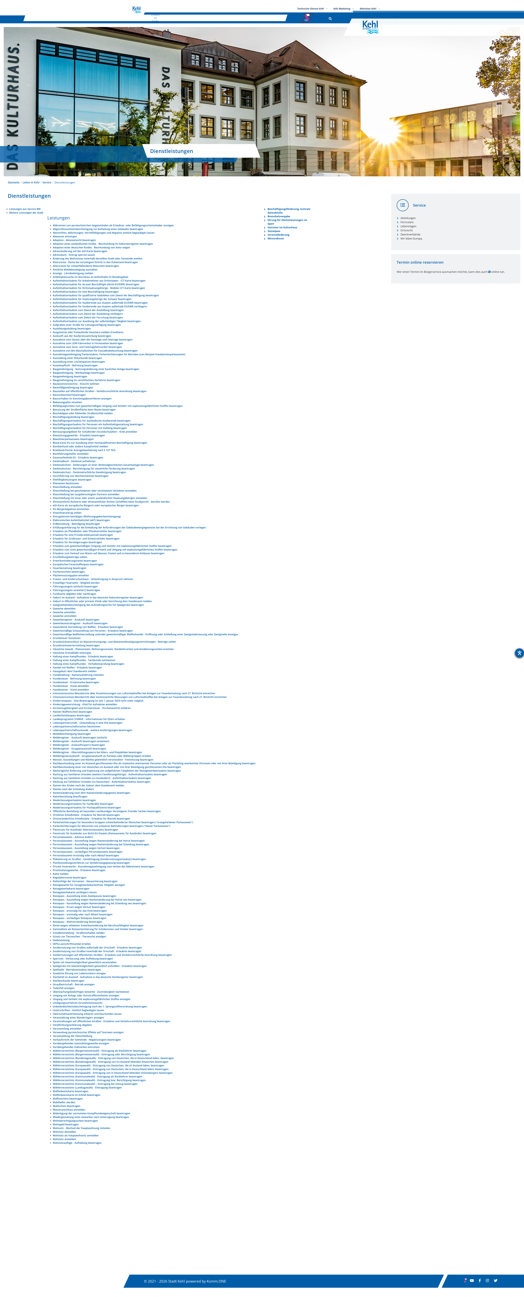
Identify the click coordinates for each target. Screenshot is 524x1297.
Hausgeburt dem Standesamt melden (74, 671)
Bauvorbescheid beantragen (69, 394)
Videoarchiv (230, 1243)
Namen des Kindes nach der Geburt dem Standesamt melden (88, 785)
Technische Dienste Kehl (310, 8)
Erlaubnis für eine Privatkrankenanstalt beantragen (83, 534)
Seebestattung (61, 940)
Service (47, 182)
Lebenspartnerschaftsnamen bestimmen (76, 726)
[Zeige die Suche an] (329, 18)
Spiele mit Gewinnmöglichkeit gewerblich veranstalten (85, 962)
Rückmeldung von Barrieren (329, 1236)
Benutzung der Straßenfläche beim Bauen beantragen (84, 409)
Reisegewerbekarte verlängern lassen (75, 892)
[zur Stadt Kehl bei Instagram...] (487, 1281)
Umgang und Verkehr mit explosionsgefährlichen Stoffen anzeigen (91, 999)
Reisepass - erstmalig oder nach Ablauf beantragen (82, 914)
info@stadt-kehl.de (148, 1224)
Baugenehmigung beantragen (70, 376)
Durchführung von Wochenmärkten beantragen (80, 476)
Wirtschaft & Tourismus (210, 18)
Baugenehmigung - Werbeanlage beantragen (79, 372)
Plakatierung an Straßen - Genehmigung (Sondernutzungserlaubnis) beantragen (99, 859)
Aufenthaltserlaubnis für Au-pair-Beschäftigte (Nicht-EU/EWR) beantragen (96, 284)
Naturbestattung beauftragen (70, 796)
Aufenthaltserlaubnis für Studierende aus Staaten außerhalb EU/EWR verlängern (100, 306)
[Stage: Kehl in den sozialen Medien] (307, 17)
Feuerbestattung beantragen (69, 568)
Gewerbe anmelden (64, 612)
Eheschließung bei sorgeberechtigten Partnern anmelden (86, 494)
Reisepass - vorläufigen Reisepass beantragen (79, 918)
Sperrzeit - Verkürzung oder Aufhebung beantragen (83, 958)
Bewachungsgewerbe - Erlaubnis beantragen (79, 435)
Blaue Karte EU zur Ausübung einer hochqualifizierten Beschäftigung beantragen (100, 442)
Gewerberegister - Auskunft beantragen (76, 619)
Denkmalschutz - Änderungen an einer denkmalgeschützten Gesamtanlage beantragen (103, 464)
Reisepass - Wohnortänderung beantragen (77, 921)
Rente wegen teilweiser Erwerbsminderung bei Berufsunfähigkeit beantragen (98, 925)
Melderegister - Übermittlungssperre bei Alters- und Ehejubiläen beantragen (97, 752)
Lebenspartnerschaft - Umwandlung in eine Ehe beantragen (87, 722)
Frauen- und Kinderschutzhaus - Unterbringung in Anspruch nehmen (93, 579)
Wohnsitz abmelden (64, 1131)
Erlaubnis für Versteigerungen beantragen (77, 542)
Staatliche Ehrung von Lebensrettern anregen (79, 973)
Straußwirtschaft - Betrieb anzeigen (74, 984)
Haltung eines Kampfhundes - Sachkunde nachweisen (84, 660)
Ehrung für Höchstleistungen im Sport (287, 221)
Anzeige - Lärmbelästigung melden (73, 273)
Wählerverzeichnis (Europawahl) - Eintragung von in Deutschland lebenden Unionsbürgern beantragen (112, 1072)
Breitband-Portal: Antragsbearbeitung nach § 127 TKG (84, 450)
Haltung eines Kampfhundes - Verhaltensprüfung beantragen (88, 663)
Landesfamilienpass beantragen (71, 715)
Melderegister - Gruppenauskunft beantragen (79, 748)
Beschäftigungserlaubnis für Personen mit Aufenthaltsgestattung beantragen (98, 424)
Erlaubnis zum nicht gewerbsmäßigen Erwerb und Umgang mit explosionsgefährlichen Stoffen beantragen (115, 549)
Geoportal (229, 1229)
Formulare (407, 222)
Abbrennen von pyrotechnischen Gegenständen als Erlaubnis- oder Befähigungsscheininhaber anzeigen (113, 225)
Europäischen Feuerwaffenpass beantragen (78, 564)
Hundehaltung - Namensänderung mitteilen (78, 674)
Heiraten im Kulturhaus (282, 227)
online (495, 272)
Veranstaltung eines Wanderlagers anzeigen (78, 1017)
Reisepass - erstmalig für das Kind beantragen (80, 910)
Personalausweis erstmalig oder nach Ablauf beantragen (86, 855)
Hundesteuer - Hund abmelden (71, 686)
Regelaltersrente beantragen (69, 877)
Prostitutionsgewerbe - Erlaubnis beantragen (79, 870)
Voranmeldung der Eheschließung (72, 1036)
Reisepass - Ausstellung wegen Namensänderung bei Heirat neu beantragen (97, 899)
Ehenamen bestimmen (66, 483)
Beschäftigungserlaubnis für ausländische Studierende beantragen (92, 420)
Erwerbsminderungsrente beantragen (75, 560)
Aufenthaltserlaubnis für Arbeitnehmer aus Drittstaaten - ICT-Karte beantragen (99, 280)
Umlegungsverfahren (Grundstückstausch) (77, 1002)
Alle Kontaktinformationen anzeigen (160, 1238)
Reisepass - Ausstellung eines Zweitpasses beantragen (84, 896)
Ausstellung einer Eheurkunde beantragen (77, 358)
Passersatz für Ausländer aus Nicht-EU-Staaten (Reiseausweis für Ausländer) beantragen (104, 833)
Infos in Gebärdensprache (328, 1229)
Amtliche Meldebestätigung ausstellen (75, 269)
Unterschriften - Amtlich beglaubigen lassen (78, 1010)
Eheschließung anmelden (67, 487)
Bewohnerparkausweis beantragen (73, 439)
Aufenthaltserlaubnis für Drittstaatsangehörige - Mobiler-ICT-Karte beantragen (99, 288)
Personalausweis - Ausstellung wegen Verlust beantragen (86, 848)
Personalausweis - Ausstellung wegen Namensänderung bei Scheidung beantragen (101, 844)
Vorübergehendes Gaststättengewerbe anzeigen (81, 1043)
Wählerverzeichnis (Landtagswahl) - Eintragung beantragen (87, 1087)
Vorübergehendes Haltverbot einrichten (76, 1047)
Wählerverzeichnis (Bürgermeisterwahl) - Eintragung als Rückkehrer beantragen (99, 1050)
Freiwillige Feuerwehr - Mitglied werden (76, 582)
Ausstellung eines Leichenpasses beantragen (79, 361)
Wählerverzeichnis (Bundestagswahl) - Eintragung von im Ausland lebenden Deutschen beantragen (110, 1061)
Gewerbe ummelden (65, 616)
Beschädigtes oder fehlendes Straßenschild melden (83, 413)
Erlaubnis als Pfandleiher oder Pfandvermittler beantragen (87, 531)
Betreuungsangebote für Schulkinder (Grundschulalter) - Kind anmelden (95, 431)
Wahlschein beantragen (66, 1106)
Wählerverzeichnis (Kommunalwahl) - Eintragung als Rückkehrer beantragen (97, 1076)
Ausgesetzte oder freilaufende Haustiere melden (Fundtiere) (88, 332)
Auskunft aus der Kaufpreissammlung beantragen (82, 335)
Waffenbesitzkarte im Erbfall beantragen (76, 1095)
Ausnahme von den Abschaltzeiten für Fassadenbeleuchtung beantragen (95, 350)
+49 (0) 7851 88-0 (147, 1229)
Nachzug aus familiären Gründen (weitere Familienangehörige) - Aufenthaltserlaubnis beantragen (110, 774)
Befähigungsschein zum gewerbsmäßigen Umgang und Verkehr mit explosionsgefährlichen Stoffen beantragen (118, 405)
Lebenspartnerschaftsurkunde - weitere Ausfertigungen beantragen (92, 730)
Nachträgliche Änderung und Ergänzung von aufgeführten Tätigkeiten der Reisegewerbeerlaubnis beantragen (117, 770)
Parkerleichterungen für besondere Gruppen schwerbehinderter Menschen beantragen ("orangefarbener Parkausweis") (123, 822)
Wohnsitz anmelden (64, 1139)
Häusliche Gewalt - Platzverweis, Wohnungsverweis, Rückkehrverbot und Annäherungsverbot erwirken (113, 649)
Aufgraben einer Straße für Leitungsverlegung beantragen (87, 324)
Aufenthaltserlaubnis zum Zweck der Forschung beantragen (88, 317)
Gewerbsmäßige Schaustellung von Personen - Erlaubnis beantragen (93, 630)
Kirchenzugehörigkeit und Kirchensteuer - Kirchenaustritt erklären (92, 708)
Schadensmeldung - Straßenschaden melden (79, 932)
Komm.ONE (216, 1281)
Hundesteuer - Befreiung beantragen (74, 678)
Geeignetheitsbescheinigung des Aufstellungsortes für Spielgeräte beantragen (98, 604)
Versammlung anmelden (67, 1028)
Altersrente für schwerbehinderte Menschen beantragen (86, 265)
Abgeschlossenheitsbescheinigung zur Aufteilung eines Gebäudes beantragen (98, 229)
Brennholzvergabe (279, 216)
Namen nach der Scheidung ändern (73, 789)
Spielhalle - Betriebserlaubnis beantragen (77, 969)
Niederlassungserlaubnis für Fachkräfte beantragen (83, 803)
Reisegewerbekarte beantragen (71, 888)
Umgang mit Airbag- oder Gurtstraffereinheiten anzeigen (86, 995)
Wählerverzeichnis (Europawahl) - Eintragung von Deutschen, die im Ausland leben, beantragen (108, 1065)
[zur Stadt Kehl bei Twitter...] (495, 1281)
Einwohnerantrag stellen (67, 512)
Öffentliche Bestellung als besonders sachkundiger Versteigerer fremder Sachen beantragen (107, 811)
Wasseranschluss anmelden (69, 1109)
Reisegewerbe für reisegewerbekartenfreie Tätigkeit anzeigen (89, 885)
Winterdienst (276, 238)
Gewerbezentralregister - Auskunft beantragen (80, 623)
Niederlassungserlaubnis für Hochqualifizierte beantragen (87, 807)
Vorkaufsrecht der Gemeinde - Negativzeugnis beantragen (87, 1039)
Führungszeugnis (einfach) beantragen (75, 586)
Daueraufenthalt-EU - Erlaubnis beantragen (78, 457)
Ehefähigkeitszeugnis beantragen (72, 479)
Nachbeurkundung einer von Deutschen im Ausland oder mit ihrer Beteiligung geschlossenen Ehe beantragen (117, 767)
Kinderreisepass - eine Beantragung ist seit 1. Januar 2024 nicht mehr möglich (98, 700)
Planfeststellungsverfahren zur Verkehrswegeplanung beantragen (91, 862)
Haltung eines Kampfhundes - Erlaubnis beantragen (83, 656)
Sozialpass (274, 231)
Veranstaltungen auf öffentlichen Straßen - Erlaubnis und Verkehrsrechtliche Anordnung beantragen (111, 1021)
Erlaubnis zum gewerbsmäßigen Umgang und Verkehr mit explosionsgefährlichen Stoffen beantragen (112, 546)
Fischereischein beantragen (69, 571)
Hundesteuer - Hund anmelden (71, 689)
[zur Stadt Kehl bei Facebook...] (479, 1281)
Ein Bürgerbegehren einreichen (71, 509)
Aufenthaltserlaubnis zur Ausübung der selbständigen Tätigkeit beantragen (97, 321)
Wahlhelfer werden (64, 1102)
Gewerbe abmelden (64, 608)
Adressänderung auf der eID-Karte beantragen (80, 251)
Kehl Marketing (341, 8)
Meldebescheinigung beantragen (72, 733)
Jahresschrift (231, 1251)
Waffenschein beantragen (68, 1098)
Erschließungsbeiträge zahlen (70, 557)
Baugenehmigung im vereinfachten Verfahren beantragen (86, 380)
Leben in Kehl (155, 17)
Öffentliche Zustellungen (239, 1221)
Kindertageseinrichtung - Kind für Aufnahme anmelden (85, 704)
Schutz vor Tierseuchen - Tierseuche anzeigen (79, 936)
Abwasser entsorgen (65, 236)
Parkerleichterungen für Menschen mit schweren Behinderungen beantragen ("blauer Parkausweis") (111, 826)
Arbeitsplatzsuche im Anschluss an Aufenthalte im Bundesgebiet (90, 277)
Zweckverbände (410, 234)
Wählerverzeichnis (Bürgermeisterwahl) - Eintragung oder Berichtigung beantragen (101, 1054)
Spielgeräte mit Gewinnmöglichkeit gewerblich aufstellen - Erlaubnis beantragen (100, 966)
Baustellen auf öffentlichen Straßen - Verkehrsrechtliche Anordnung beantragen (99, 391)
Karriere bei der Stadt (237, 1236)
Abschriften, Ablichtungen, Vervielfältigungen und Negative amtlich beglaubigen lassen (103, 232)
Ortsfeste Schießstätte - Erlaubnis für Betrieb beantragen (86, 814)
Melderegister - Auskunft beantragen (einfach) (80, 737)
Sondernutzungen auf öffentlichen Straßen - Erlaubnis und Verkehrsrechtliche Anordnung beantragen (112, 955)
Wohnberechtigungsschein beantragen (75, 1120)
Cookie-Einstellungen (325, 1251)
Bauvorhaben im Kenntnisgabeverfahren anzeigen (82, 398)
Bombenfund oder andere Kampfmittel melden (80, 446)
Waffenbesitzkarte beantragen (70, 1091)
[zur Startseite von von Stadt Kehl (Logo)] (136, 9)
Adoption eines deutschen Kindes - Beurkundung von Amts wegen (91, 247)
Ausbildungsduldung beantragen (72, 328)
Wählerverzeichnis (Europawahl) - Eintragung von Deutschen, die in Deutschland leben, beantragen (111, 1069)
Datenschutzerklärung (325, 1214)
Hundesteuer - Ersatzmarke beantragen (76, 682)
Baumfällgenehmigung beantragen (73, 387)
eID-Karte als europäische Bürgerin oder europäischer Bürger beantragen (96, 505)
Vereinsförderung (278, 234)
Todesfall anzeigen (64, 988)
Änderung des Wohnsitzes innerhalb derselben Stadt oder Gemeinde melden (97, 258)
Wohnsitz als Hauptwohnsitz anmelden (76, 1135)
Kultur (182, 18)
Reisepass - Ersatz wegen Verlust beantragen (79, 907)
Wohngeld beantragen (66, 1124)
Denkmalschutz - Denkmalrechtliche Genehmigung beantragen (89, 472)
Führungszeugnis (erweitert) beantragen (76, 590)
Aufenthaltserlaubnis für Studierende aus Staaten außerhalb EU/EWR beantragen (100, 302)
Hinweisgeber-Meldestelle (328, 1243)
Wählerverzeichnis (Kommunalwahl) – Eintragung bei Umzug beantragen (95, 1083)
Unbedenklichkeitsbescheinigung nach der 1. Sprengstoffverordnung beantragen (100, 1006)
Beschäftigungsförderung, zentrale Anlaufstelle (289, 210)
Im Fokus (274, 18)
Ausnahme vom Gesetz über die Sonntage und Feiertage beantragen (93, 339)
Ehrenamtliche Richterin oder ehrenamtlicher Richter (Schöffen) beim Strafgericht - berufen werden (111, 501)
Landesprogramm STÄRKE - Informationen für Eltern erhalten (89, 719)
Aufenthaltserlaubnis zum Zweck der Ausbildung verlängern (88, 313)
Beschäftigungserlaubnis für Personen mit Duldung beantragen (90, 428)
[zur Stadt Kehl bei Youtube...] (471, 1281)
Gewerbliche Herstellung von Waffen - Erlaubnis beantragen (88, 627)
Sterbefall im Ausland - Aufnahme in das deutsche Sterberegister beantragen (98, 977)
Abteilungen (408, 218)
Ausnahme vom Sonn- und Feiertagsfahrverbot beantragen (87, 347)
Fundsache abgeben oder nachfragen (74, 593)
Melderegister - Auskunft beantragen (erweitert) (81, 741)
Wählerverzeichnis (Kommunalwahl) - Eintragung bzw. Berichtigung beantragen (99, 1080)
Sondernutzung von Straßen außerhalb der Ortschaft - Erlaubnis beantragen (97, 947)
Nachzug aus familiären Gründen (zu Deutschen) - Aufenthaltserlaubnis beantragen (101, 781)
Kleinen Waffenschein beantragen (72, 711)
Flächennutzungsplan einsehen (71, 575)
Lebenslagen (408, 226)
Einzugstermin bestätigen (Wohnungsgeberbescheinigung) (87, 516)
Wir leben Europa (411, 238)
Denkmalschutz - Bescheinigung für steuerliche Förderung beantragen (94, 468)
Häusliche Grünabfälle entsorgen (72, 652)
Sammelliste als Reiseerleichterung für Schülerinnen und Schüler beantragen (98, 929)
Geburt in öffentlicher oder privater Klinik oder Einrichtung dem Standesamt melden (102, 601)
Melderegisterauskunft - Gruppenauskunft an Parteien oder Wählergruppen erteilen (102, 756)
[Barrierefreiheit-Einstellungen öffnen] (519, 653)
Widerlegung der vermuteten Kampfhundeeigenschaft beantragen (91, 1113)
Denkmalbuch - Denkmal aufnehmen (74, 461)
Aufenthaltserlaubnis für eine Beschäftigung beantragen (86, 291)
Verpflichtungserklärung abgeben (72, 1025)
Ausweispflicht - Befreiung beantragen (75, 365)
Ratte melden (61, 873)
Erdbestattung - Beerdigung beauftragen (76, 523)
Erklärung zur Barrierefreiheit (330, 1221)
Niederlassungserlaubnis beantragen (74, 800)
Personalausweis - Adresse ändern (73, 837)
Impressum (318, 1206)
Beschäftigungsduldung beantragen (73, 417)
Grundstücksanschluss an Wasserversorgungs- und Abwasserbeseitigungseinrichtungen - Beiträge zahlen (114, 641)
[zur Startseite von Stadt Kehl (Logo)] (373, 27)
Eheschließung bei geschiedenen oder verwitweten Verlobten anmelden (95, 490)
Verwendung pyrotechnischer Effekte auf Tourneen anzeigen (88, 1032)
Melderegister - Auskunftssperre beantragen (79, 744)
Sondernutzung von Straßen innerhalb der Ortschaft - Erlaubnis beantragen (97, 951)
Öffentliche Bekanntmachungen (244, 1214)
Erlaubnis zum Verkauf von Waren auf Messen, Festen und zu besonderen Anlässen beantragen (108, 553)
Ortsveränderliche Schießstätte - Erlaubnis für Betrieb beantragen (91, 818)
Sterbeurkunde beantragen (68, 980)
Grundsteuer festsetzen (67, 638)
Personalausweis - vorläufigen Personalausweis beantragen (87, 851)
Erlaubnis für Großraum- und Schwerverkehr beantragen (86, 538)
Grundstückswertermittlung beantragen (76, 645)
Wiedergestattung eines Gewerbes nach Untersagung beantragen (91, 1117)
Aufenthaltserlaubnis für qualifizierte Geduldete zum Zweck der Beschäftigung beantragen (106, 295)
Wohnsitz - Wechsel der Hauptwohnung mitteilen (81, 1128)
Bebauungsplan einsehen (67, 402)
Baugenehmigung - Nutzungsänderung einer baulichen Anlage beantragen (96, 369)
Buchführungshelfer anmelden (71, 453)
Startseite (14, 182)
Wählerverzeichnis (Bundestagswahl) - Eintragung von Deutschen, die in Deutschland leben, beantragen (113, 1058)
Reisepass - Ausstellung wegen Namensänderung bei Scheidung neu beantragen (99, 903)
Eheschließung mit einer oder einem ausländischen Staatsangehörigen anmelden (100, 498)
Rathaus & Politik (244, 18)
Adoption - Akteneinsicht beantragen (74, 240)
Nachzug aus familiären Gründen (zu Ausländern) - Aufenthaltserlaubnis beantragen (102, 778)
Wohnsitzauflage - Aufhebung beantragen (77, 1142)
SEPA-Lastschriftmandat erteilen (72, 943)
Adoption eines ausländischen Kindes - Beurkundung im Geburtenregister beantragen (103, 243)
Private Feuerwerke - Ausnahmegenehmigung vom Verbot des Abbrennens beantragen (103, 866)
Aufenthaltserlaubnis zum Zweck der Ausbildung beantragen (88, 310)
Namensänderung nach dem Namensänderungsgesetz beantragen (91, 792)
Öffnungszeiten (146, 1246)
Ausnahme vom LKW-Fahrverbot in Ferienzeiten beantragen (88, 343)
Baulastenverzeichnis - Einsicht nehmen (76, 383)
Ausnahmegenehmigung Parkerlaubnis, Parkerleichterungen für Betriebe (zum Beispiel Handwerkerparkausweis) (119, 354)
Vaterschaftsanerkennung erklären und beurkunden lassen (87, 1013)
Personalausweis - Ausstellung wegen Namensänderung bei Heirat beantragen (99, 840)
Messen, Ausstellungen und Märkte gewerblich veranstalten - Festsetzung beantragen (103, 759)
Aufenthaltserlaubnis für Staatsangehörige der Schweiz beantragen (92, 299)
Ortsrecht (407, 230)
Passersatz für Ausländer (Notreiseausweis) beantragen (85, 829)
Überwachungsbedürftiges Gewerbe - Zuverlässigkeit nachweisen (91, 991)
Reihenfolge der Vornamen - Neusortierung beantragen (85, 881)
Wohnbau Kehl (368, 8)
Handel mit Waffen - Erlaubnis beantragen (77, 667)
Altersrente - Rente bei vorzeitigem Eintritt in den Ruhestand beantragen (95, 262)
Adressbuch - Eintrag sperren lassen (74, 254)
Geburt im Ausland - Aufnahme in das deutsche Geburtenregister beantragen (98, 597)
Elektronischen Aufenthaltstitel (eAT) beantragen (81, 520)
